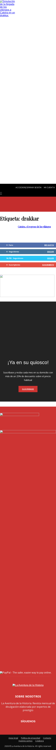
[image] (28, 330)
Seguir (50, 251)
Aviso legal (13, 738)
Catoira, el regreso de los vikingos (34, 226)
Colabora (39, 740)
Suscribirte (48, 265)
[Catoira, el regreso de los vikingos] (8, 15)
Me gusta (49, 245)
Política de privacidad (30, 738)
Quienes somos (25, 740)
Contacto (47, 738)
